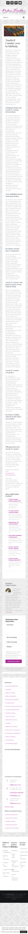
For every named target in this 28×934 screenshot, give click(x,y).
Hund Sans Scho (13, 855)
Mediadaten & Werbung (22, 857)
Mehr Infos (16, 932)
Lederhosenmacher (11, 824)
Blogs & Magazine (11, 696)
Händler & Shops (10, 713)
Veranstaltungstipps (12, 743)
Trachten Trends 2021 (15, 670)
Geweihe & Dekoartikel (12, 709)
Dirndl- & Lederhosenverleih (14, 706)
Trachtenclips (10, 740)
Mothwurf (14, 850)
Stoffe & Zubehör (11, 736)
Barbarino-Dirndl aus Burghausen (14, 863)
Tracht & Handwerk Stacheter (14, 877)
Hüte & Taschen (10, 716)
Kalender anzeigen (9, 806)
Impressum (22, 848)
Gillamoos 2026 (15, 785)
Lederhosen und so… (12, 720)
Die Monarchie (10, 703)
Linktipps (8, 723)
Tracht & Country (9, 668)
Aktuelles (9, 612)
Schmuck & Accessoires (13, 730)
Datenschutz (22, 852)
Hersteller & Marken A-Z (22, 864)
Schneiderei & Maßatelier (13, 733)
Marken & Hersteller (11, 726)
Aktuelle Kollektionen (12, 686)
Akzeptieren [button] (23, 931)
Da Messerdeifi (14, 870)
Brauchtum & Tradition (12, 699)
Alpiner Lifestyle (10, 693)
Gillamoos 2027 (15, 803)
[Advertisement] (16, 762)
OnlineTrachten (11, 894)
